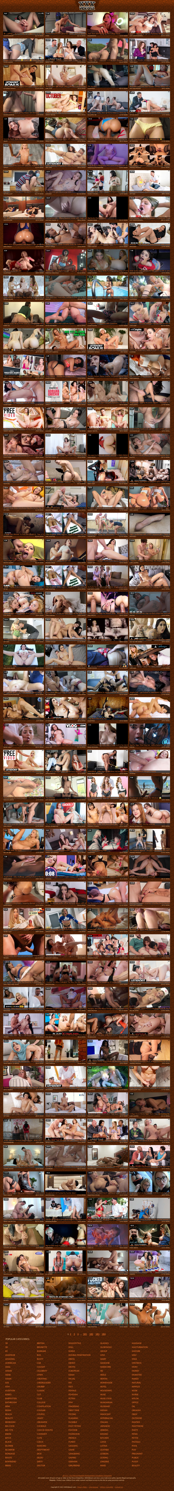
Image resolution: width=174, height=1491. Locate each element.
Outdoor (137, 1418)
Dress (72, 1359)
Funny (72, 1442)
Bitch (8, 1438)
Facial (72, 1379)
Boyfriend (10, 1462)
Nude (134, 1391)
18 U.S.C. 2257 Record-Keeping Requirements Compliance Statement (87, 1476)
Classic (41, 1391)
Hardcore (105, 1367)
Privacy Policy (82, 1487)
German (73, 1462)
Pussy (135, 1462)
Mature (136, 1351)
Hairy (103, 1359)
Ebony (72, 1363)
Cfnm (40, 1375)
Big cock (9, 1426)
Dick (39, 1454)
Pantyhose (137, 1426)
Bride (8, 1466)
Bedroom (10, 1422)
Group (103, 1351)
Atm (7, 1387)
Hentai (103, 1379)
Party (135, 1430)
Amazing (10, 1359)
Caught (41, 1367)
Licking (104, 1458)
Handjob (105, 1363)
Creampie (42, 1422)
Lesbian (104, 1454)
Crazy (40, 1418)
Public (135, 1458)
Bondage (10, 1454)
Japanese (105, 1426)
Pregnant (137, 1454)
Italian (104, 1422)
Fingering (74, 1406)
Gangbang (74, 1454)
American (10, 1363)
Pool (134, 1446)
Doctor (41, 1466)
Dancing (41, 1446)
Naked (135, 1379)
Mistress (137, 1363)
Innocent (105, 1414)
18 (6, 1343)
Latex (103, 1442)
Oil (133, 1406)
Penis (135, 1434)
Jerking (104, 1430)
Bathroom (11, 1402)
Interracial (106, 1418)
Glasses (104, 1343)
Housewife (106, 1391)
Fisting (72, 1414)
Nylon (135, 1398)
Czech (40, 1442)
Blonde (9, 1446)
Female (72, 1391)
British (40, 1343)
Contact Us (119, 1487)
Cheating (42, 1379)
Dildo (40, 1458)
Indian (103, 1410)
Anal (8, 1367)
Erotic (72, 1367)
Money (135, 1371)
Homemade (106, 1383)
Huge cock (106, 1398)
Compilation (44, 1406)
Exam (71, 1375)
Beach (8, 1414)
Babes (8, 1395)
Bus (39, 1355)
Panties (136, 1422)
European (74, 1371)
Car (39, 1363)
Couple (41, 1414)
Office (135, 1402)
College (41, 1402)
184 (104, 1334)
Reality (136, 1466)
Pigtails (136, 1442)
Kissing (104, 1434)
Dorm (72, 1351)
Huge (103, 1395)
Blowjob (10, 1450)
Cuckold (41, 1426)
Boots (8, 1458)
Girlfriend (74, 1466)
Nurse (135, 1395)
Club (39, 1398)
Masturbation (140, 1347)
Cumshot (42, 1434)
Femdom (73, 1395)
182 (91, 1334)
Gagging (73, 1446)
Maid (103, 1466)
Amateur (10, 1355)
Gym (102, 1355)
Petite (135, 1438)
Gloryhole (106, 1347)
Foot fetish (75, 1426)
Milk (134, 1359)
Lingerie (104, 1462)
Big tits (9, 1430)
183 (97, 1334)
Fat (70, 1383)
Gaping (72, 1458)
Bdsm (8, 1410)
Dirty (40, 1462)
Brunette (42, 1347)
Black (8, 1442)
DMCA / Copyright (106, 1487)
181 (85, 1334)
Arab (8, 1375)
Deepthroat (43, 1450)
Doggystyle (75, 1343)
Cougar (41, 1410)
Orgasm (136, 1410)
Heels (103, 1375)
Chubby (41, 1387)
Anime (8, 1371)
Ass (7, 1383)
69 (6, 1351)
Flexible (73, 1422)
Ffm (71, 1402)
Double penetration (80, 1355)
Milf (134, 1355)
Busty (40, 1359)
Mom (134, 1367)
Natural (136, 1383)
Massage (137, 1343)
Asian (8, 1379)
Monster (137, 1375)
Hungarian (106, 1402)
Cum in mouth (45, 1430)
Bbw (7, 1406)
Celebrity (42, 1371)
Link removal (93, 1487)
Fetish (72, 1398)
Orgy (134, 1414)
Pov (134, 1450)
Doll (71, 1347)
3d (6, 1347)
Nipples (136, 1387)
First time (74, 1410)
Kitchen (104, 1438)
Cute (39, 1438)
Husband (105, 1406)
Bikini (8, 1434)
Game (72, 1450)
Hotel (103, 1387)
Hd (101, 1371)
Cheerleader (44, 1383)
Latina (103, 1446)
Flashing (73, 1418)
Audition (10, 1391)
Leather (104, 1450)
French (72, 1438)
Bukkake (41, 1351)
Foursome (74, 1434)
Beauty (9, 1418)
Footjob (73, 1430)
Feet (71, 1387)
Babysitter (11, 1398)
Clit (39, 1395)
